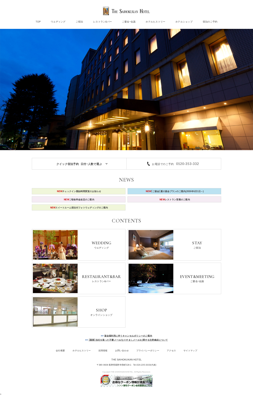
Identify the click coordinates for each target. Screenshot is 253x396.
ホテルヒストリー (155, 21)
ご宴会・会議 (129, 21)
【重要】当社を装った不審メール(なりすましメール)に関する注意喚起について (128, 339)
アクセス (171, 350)
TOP (38, 21)
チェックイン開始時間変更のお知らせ (79, 191)
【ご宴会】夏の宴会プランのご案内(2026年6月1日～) (175, 191)
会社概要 (60, 350)
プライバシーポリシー (147, 350)
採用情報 (103, 350)
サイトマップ (190, 350)
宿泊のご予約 (210, 21)
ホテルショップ (184, 21)
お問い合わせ (122, 350)
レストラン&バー (102, 21)
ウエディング (58, 21)
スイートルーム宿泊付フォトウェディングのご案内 (79, 207)
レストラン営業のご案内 (175, 199)
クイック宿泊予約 (79, 164)
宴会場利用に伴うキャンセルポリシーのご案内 (128, 335)
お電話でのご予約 (175, 164)
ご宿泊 (79, 21)
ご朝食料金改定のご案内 (79, 199)
